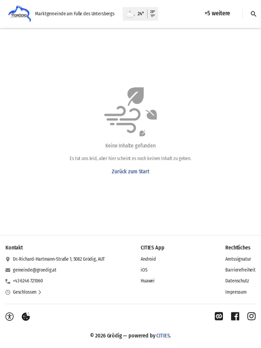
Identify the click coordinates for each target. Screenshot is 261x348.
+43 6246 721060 (28, 281)
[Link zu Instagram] (251, 316)
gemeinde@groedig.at (34, 270)
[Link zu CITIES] (219, 316)
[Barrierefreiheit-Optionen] (9, 317)
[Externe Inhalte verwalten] (26, 317)
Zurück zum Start (130, 171)
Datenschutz (237, 281)
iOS (144, 270)
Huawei (148, 281)
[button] (27, 292)
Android (148, 259)
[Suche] (253, 13)
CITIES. (163, 335)
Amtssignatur (238, 259)
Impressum (236, 292)
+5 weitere (217, 13)
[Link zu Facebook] (235, 316)
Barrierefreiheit (240, 270)
